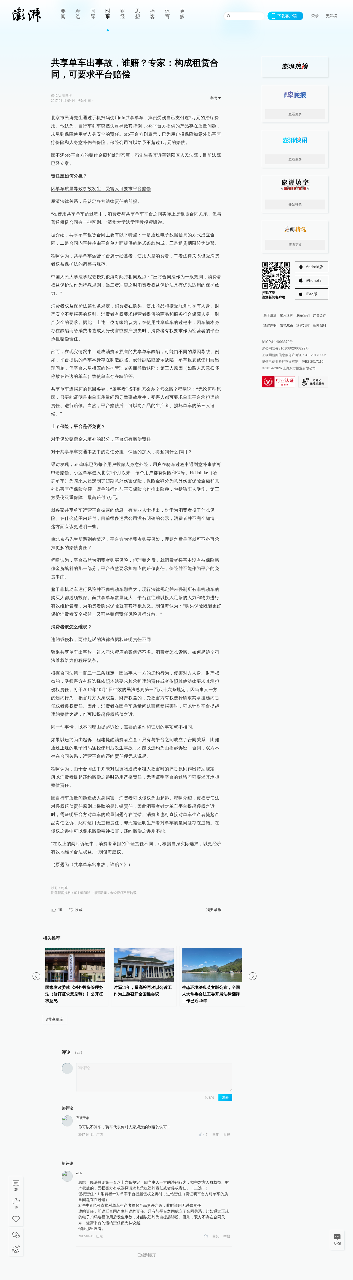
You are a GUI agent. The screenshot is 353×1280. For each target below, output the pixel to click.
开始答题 (295, 204)
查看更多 (295, 114)
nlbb (79, 1173)
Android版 (314, 266)
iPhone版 (314, 280)
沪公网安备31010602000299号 (285, 348)
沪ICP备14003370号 (277, 342)
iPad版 (311, 294)
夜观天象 (82, 1118)
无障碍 (331, 16)
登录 (315, 15)
